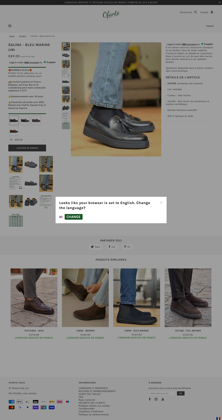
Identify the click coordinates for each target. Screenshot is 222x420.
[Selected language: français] (61, 217)
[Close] (161, 202)
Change (73, 217)
